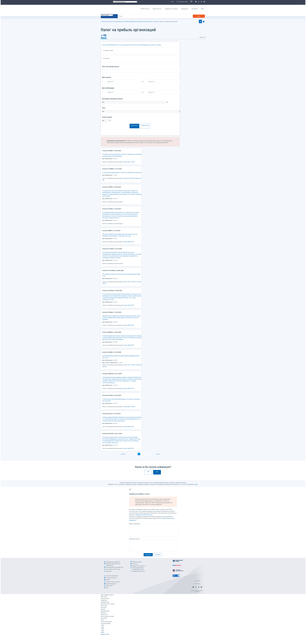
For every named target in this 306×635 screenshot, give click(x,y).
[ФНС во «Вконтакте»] (196, 1)
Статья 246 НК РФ (128, 448)
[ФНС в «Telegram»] (201, 1)
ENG (202, 9)
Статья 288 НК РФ (128, 388)
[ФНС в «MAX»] (204, 1)
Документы (184, 9)
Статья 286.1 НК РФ (129, 406)
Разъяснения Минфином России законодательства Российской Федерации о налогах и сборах (131, 45)
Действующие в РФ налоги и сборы (148, 21)
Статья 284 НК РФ (128, 426)
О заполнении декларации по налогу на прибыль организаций (122, 172)
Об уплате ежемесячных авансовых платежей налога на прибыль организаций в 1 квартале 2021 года (119, 235)
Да (157, 471)
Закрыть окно (105, 634)
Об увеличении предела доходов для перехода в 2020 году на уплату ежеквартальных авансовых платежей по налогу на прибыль (121, 317)
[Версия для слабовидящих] (172, 2)
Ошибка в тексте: (134, 539)
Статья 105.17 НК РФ (129, 282)
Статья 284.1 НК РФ (129, 162)
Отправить (148, 555)
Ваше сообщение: (134, 524)
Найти (198, 16)
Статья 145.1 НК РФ (129, 365)
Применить (134, 125)
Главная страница (106, 21)
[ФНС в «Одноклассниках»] (198, 1)
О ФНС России (144, 9)
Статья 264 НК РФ (128, 305)
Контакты (194, 9)
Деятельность (157, 9)
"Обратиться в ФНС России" (144, 515)
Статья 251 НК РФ (128, 178)
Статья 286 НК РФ (128, 242)
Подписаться (145, 125)
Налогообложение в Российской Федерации (125, 21)
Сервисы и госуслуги (171, 9)
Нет (148, 471)
